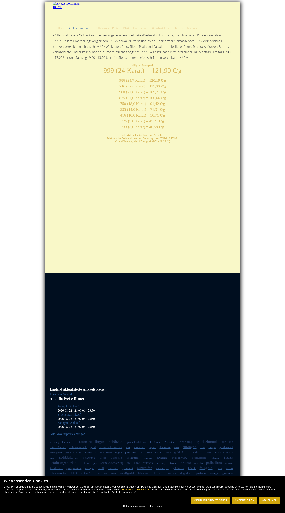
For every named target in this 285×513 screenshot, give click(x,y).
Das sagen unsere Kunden (169, 13)
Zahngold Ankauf (68, 422)
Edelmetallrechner (186, 28)
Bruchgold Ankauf (69, 414)
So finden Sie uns (205, 13)
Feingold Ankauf (68, 406)
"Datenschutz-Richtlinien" (136, 489)
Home (61, 28)
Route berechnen (204, 6)
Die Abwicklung (161, 28)
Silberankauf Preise (107, 28)
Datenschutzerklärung (134, 506)
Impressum (156, 506)
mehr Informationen (210, 500)
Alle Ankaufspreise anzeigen (67, 434)
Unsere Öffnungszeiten (167, 20)
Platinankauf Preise (135, 28)
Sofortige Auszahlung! (167, 6)
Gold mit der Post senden (208, 20)
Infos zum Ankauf (61, 394)
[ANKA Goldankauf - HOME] (68, 7)
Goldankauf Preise (80, 28)
